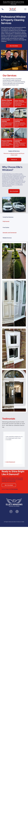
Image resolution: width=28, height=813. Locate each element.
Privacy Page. (13, 3)
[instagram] (17, 511)
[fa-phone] (3, 9)
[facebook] (11, 511)
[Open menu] (25, 9)
